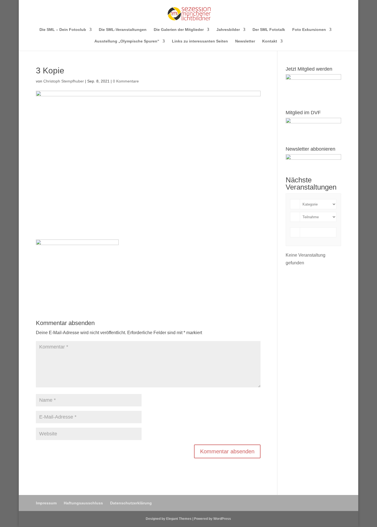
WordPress (222, 519)
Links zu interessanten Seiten (200, 41)
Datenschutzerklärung (131, 503)
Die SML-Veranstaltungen (123, 30)
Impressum (46, 503)
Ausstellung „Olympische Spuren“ (126, 41)
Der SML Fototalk (269, 30)
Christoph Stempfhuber (63, 81)
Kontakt (269, 41)
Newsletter (245, 41)
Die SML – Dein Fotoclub (62, 30)
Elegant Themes (179, 519)
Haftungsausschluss (83, 503)
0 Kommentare (126, 81)
